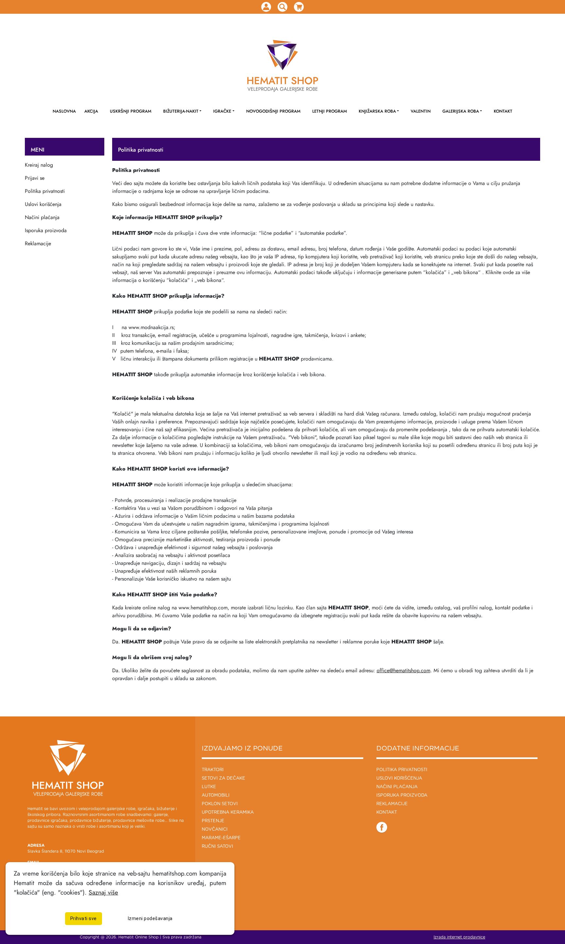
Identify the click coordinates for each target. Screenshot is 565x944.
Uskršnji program (130, 111)
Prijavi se (34, 178)
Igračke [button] (222, 111)
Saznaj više (103, 892)
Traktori (213, 770)
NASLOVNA (64, 111)
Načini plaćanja (42, 217)
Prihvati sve (83, 918)
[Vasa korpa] (299, 7)
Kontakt (386, 812)
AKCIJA (91, 111)
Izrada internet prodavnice (459, 937)
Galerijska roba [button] (460, 111)
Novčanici (215, 829)
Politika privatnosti (45, 191)
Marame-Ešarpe (221, 838)
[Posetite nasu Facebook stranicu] (381, 827)
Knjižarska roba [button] (377, 111)
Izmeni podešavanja (150, 918)
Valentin (421, 111)
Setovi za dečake (223, 778)
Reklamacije (38, 243)
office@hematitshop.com (403, 670)
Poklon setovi (220, 804)
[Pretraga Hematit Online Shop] (282, 7)
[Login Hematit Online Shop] (266, 7)
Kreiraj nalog (39, 165)
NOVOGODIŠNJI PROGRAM (273, 111)
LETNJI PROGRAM (329, 111)
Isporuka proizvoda (46, 230)
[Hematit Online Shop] (282, 55)
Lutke (209, 787)
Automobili (216, 795)
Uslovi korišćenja (43, 204)
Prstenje (213, 821)
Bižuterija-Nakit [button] (180, 111)
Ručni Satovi (217, 846)
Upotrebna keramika (228, 812)
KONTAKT (503, 111)
